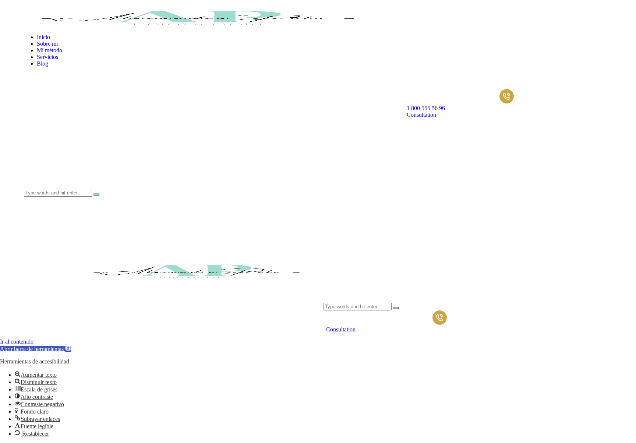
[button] (35, 349)
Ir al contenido (16, 341)
